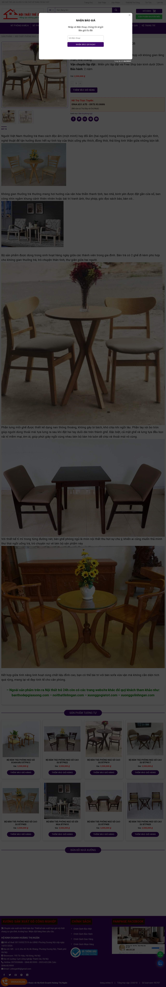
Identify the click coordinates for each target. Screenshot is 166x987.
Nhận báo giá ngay (85, 44)
